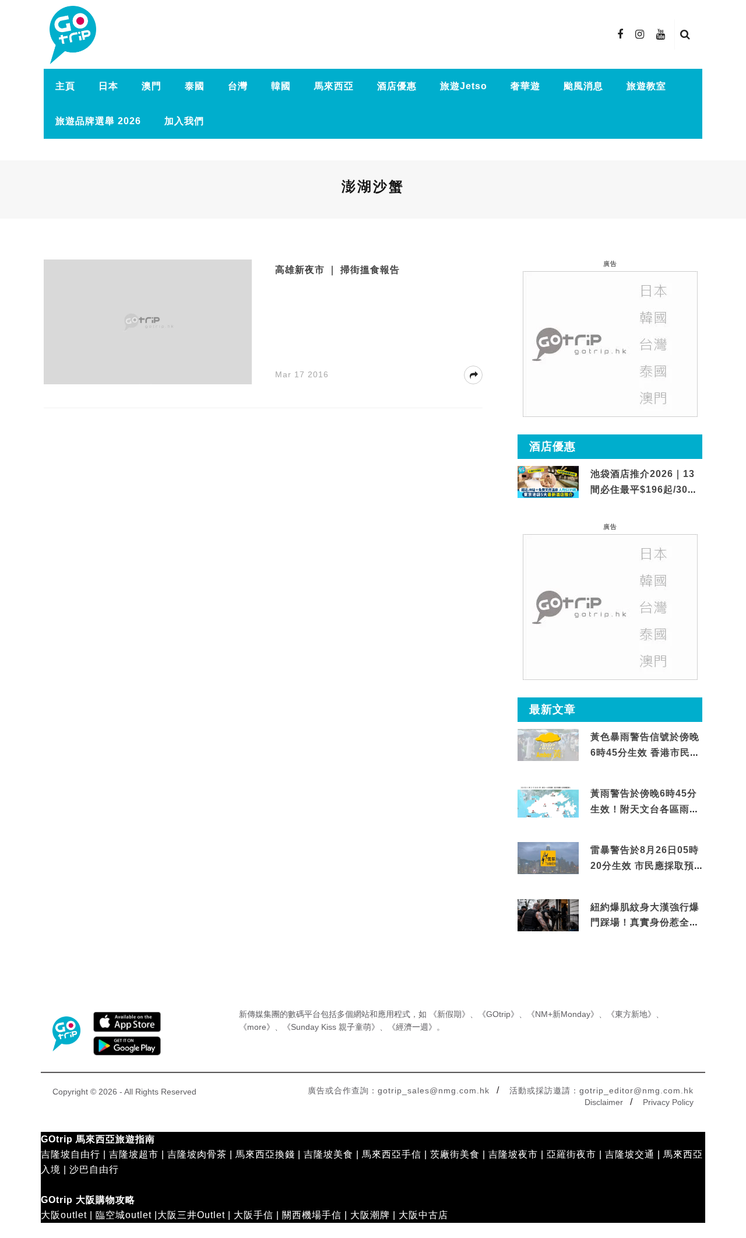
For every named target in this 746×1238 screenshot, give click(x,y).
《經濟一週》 (412, 1027)
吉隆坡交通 (629, 1154)
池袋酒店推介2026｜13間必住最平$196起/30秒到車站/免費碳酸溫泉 (644, 489)
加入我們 (184, 121)
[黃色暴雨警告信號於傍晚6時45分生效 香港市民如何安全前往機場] (548, 744)
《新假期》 (449, 1014)
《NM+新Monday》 (563, 1014)
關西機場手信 (312, 1215)
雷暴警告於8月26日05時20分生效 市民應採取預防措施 (644, 865)
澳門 (151, 86)
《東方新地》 (631, 1014)
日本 (108, 86)
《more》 (257, 1027)
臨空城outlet (124, 1215)
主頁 (65, 86)
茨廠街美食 (455, 1154)
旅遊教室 (646, 86)
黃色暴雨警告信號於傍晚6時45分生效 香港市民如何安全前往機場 (645, 752)
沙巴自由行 (94, 1169)
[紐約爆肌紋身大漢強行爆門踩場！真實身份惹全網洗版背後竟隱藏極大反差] (548, 915)
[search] (685, 34)
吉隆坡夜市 (513, 1154)
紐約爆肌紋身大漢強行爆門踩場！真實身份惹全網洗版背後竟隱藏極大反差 (644, 922)
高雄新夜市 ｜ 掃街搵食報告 (337, 270)
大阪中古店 (423, 1215)
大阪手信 (253, 1215)
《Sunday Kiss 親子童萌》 (331, 1027)
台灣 (238, 86)
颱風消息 (583, 86)
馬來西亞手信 (391, 1154)
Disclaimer (604, 1102)
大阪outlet (64, 1215)
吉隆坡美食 (328, 1154)
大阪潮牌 (370, 1215)
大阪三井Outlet (191, 1215)
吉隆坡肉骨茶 (197, 1154)
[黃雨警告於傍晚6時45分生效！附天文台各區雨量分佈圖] (548, 815)
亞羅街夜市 (571, 1154)
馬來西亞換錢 (265, 1154)
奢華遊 (525, 86)
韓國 (281, 86)
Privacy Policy (668, 1102)
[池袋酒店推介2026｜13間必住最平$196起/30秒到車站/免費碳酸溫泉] (548, 481)
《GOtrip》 (498, 1014)
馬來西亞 (334, 86)
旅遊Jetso (463, 86)
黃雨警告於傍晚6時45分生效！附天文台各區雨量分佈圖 (644, 808)
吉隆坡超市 (134, 1154)
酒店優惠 (397, 86)
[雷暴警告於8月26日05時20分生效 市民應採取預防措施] (548, 857)
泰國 (195, 86)
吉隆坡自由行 (70, 1154)
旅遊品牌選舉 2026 (98, 121)
